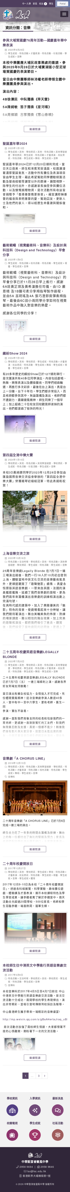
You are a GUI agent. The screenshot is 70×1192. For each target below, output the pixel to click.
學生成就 (12, 53)
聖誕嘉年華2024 (15, 143)
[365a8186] (19, 1048)
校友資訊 (17, 364)
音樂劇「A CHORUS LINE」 (25, 758)
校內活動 (35, 263)
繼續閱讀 (35, 129)
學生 (51, 3)
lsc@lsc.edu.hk (36, 1171)
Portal (63, 4)
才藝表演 (35, 53)
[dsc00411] (34, 933)
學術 (51, 871)
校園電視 (12, 1123)
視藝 (55, 875)
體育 (33, 878)
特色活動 (23, 53)
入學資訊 (35, 1098)
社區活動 (57, 53)
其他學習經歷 (44, 463)
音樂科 (11, 776)
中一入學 (26, 3)
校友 (42, 3)
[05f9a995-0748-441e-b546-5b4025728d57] (19, 426)
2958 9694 (26, 1166)
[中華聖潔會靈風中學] (8, 14)
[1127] (15, 331)
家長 (35, 3)
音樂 (19, 56)
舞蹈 (37, 158)
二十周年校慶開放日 (18, 863)
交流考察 (23, 561)
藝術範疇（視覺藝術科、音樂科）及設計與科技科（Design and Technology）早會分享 (35, 250)
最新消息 (57, 1098)
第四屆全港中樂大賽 (18, 455)
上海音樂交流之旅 (16, 553)
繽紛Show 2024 (15, 353)
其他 (21, 151)
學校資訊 (30, 151)
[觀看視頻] (35, 797)
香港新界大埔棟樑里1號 (37, 1175)
